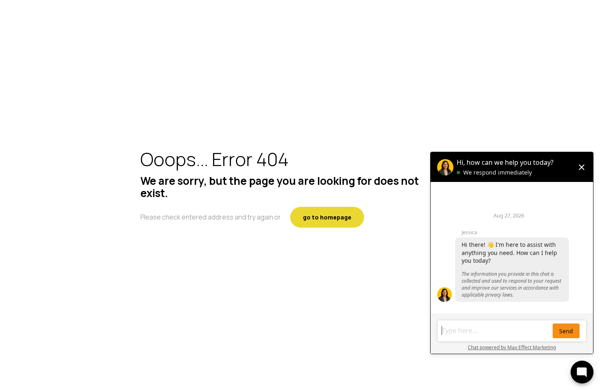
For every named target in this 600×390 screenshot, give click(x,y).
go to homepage (327, 217)
